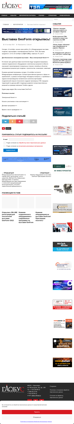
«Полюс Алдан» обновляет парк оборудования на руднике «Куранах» (61, 46)
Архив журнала (65, 15)
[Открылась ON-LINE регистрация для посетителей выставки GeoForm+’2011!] (10, 204)
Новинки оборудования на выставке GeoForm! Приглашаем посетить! (43, 216)
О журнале (53, 386)
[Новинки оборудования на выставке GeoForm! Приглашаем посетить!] (43, 204)
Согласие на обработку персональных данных (56, 396)
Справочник (52, 15)
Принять (37, 412)
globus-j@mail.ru (36, 395)
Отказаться (37, 417)
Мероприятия (22, 44)
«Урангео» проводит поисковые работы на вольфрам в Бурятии (60, 30)
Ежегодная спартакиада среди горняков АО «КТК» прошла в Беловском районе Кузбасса (62, 60)
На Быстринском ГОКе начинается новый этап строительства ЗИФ (60, 38)
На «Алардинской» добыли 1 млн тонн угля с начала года (62, 53)
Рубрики (41, 15)
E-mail (5, 139)
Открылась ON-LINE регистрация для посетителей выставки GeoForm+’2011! (9, 216)
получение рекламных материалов (31, 146)
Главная (4, 15)
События (13, 15)
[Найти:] (62, 19)
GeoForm (8, 128)
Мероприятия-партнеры (27, 15)
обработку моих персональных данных (32, 143)
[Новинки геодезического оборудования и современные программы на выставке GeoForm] (26, 204)
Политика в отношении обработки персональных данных (36, 421)
